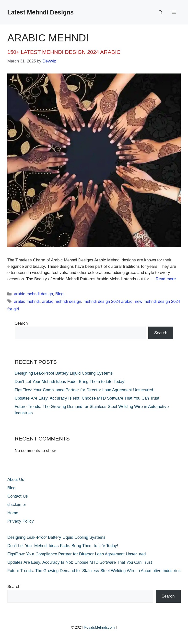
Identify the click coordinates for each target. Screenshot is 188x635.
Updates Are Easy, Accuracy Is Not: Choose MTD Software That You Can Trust (88, 398)
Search (21, 323)
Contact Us (17, 496)
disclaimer (16, 504)
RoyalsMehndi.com (99, 627)
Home (12, 513)
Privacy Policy (20, 521)
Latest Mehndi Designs (40, 12)
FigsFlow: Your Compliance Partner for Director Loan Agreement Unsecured (84, 390)
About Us (15, 479)
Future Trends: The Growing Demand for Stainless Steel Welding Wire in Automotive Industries (94, 570)
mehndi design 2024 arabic (107, 301)
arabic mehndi (27, 301)
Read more (166, 279)
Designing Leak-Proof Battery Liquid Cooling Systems (64, 373)
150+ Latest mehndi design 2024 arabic (63, 52)
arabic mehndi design (33, 294)
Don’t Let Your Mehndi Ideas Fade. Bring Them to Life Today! (70, 381)
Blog (59, 294)
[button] (160, 12)
